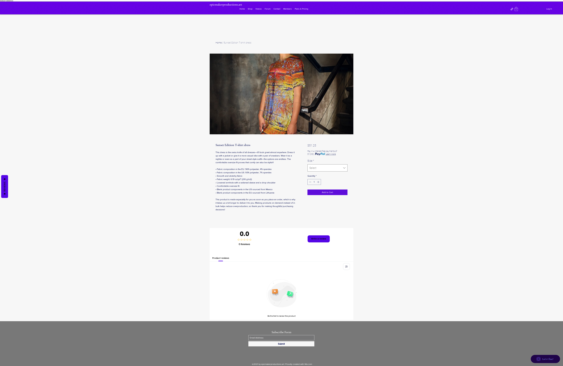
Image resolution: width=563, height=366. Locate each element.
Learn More (331, 154)
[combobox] (327, 168)
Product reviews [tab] (220, 258)
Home (219, 42)
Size (310, 160)
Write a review (318, 238)
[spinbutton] (314, 182)
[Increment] (318, 182)
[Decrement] (310, 182)
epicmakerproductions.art (226, 4)
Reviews (4, 186)
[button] (516, 9)
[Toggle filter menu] (346, 266)
